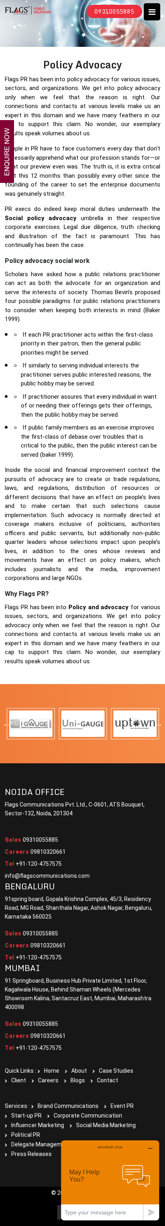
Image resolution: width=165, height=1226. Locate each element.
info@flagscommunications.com (47, 876)
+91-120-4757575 (33, 864)
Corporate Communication (88, 1115)
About (79, 1070)
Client (18, 1080)
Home (51, 1070)
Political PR (25, 1135)
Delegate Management (40, 1144)
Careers (48, 1080)
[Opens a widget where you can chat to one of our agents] (110, 1180)
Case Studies (116, 1070)
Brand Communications (68, 1106)
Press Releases (31, 1154)
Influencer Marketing (37, 1125)
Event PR (122, 1106)
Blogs (77, 1080)
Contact (107, 1080)
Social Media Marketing (106, 1125)
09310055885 (114, 11)
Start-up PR (26, 1115)
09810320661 (35, 852)
